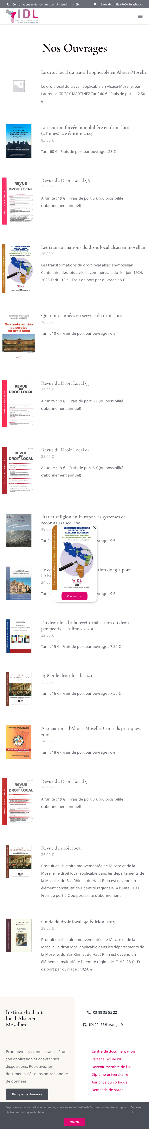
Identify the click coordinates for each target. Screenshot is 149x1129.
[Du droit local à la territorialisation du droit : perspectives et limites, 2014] (18, 636)
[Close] (95, 528)
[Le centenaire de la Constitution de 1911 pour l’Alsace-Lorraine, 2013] (18, 583)
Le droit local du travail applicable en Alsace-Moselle (94, 72)
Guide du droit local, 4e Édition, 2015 (78, 922)
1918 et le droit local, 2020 (66, 675)
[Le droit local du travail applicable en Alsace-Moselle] (18, 85)
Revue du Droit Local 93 (65, 781)
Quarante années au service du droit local (82, 315)
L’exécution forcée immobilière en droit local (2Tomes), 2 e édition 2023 (86, 130)
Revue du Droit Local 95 (65, 383)
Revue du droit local (61, 848)
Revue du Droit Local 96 (65, 180)
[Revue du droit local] (18, 861)
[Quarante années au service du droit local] (18, 336)
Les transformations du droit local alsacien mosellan (93, 247)
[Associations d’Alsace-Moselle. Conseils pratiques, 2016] (18, 742)
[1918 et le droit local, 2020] (18, 689)
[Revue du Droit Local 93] (18, 801)
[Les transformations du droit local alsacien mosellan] (18, 268)
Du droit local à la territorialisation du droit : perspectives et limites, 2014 (86, 625)
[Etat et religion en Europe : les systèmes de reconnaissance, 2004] (18, 530)
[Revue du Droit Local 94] (18, 470)
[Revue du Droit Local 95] (18, 403)
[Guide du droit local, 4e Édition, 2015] (18, 935)
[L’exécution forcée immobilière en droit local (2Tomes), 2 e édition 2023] (18, 141)
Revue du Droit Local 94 (65, 450)
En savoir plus (136, 1109)
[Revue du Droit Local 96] (18, 200)
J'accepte (74, 1122)
